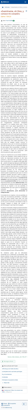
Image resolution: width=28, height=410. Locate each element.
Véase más (5, 383)
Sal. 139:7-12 (23, 222)
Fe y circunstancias (7, 374)
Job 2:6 (11, 262)
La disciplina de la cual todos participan (12, 371)
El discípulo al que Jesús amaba (10, 380)
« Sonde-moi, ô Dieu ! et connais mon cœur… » (12, 391)
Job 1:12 (19, 259)
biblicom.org (6, 407)
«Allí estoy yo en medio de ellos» (10, 368)
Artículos (7, 7)
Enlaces (4, 403)
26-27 (11, 335)
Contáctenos (5, 405)
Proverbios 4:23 (5, 335)
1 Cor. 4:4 (22, 85)
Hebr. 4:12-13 (12, 70)
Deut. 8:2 (7, 96)
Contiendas (5, 377)
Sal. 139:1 (3, 354)
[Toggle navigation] (25, 2)
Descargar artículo (7, 361)
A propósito (12, 403)
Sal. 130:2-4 (23, 57)
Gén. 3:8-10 (9, 234)
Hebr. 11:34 (9, 321)
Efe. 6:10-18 (9, 285)
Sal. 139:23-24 (15, 279)
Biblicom (6, 2)
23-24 (2, 59)
